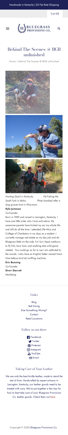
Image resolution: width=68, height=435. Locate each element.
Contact (34, 314)
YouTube (35, 353)
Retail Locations (34, 318)
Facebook (35, 337)
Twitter (35, 341)
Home (12, 61)
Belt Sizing (34, 306)
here (52, 397)
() (55, 13)
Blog (34, 302)
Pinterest (35, 345)
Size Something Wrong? (34, 310)
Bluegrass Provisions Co (43, 427)
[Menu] (7, 28)
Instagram (35, 349)
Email (35, 357)
